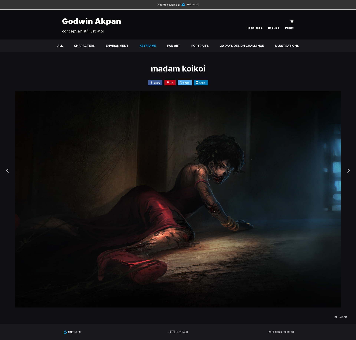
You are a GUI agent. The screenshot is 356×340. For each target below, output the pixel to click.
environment (117, 46)
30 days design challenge (242, 46)
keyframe (148, 46)
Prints (289, 27)
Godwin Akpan (91, 21)
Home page (255, 27)
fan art (173, 46)
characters (84, 46)
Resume (274, 27)
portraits (200, 46)
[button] (340, 317)
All (60, 46)
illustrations (287, 46)
